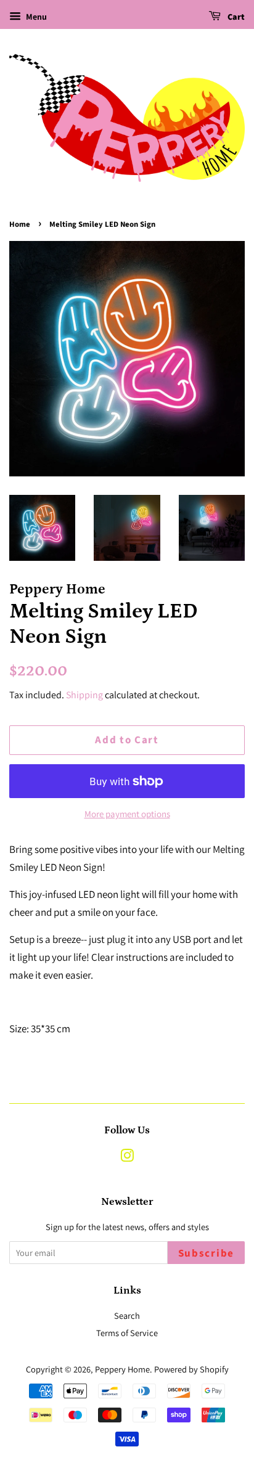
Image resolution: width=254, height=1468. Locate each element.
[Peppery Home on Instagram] (127, 1158)
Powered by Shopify (191, 1369)
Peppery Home (122, 1369)
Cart (235, 17)
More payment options (127, 814)
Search (127, 1315)
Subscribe (206, 1253)
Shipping (84, 694)
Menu (35, 16)
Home (19, 224)
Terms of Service (127, 1333)
